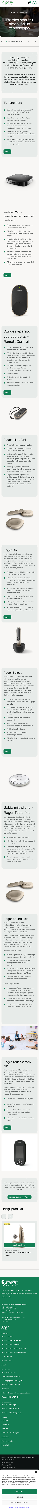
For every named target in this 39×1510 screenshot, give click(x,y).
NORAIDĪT (19, 1497)
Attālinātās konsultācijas (11, 1376)
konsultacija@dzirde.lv (9, 1319)
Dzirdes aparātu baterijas (11, 1344)
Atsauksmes (6, 1437)
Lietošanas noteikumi (8, 1467)
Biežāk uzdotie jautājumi (10, 1433)
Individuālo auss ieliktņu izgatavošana (16, 1393)
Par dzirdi (5, 1445)
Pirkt (7, 152)
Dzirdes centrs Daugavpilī (11, 1413)
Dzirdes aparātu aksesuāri (11, 1340)
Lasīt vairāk (18, 1245)
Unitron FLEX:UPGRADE (11, 1397)
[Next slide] (10, 1216)
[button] (36, 1472)
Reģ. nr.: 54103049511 (9, 1307)
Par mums (5, 1425)
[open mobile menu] (34, 3)
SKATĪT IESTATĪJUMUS (19, 1503)
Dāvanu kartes (7, 1361)
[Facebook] (3, 1328)
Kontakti (5, 1420)
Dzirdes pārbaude (8, 1372)
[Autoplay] (35, 42)
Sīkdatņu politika (13, 1507)
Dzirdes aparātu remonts (11, 1385)
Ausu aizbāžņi (7, 1357)
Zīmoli (4, 1365)
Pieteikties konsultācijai (19, 1197)
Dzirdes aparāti (22, 12)
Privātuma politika (24, 1507)
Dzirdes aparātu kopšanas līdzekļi (14, 1353)
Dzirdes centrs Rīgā (9, 1405)
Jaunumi (5, 1429)
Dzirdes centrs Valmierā (10, 1409)
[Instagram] (6, 1328)
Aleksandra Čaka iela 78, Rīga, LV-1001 (14, 1317)
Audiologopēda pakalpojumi (12, 1381)
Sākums (12, 12)
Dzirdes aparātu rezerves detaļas (14, 1348)
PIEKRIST (19, 1491)
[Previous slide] (4, 1216)
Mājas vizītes (6, 1389)
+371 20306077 (6, 1321)
